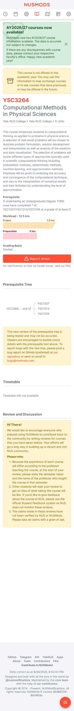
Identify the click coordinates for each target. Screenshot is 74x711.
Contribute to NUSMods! (37, 665)
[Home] (37, 4)
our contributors (47, 683)
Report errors (40, 259)
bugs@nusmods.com (20, 360)
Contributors (42, 661)
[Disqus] (37, 579)
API (37, 657)
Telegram (26, 657)
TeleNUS (47, 657)
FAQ (68, 265)
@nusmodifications (18, 680)
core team (61, 680)
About (17, 661)
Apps (60, 657)
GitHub (12, 657)
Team (27, 661)
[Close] (66, 43)
